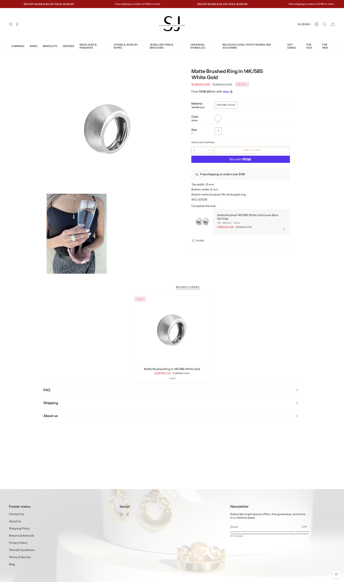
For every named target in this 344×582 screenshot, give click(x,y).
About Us (15, 521)
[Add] (284, 228)
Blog (12, 564)
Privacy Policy (18, 543)
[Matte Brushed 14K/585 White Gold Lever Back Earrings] (202, 221)
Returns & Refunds (21, 535)
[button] (325, 24)
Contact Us (16, 514)
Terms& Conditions (22, 550)
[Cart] (333, 24)
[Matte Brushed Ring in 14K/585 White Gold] (172, 330)
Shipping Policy (19, 528)
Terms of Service (20, 557)
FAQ (46, 390)
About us (50, 416)
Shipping (50, 403)
